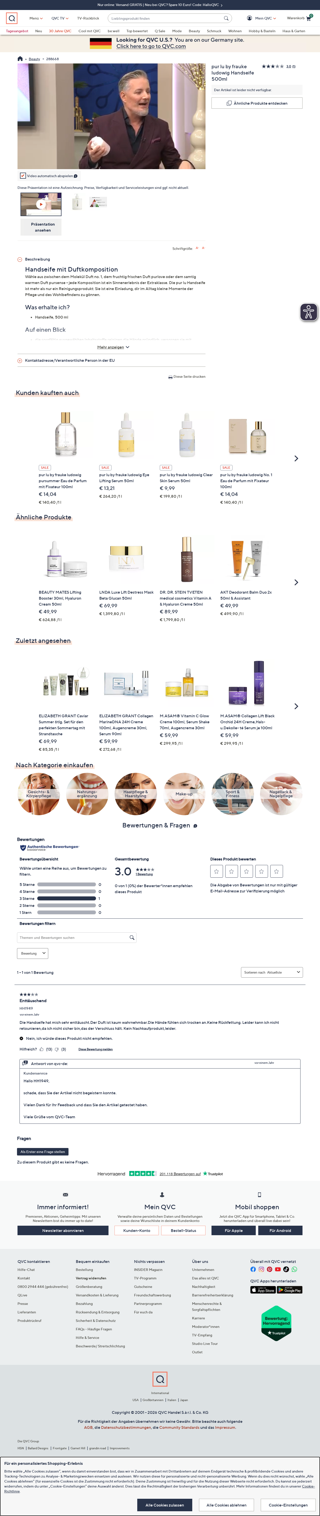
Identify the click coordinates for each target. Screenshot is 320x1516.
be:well (114, 31)
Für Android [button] (280, 1230)
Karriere (198, 1318)
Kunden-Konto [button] (136, 1230)
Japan (184, 1400)
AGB (88, 1427)
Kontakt (24, 1278)
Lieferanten (27, 1312)
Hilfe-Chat (26, 1269)
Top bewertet (137, 31)
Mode (177, 31)
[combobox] (165, 18)
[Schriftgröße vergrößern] (197, 248)
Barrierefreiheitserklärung (212, 1295)
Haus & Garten (293, 31)
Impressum (225, 1427)
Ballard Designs (38, 1448)
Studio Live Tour (205, 1343)
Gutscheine (143, 1286)
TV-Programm (145, 1278)
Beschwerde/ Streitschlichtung (100, 1346)
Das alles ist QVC (205, 1278)
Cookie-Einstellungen (288, 1505)
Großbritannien (153, 1400)
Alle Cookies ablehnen (226, 1505)
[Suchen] (227, 18)
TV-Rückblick (88, 18)
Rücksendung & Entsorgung (98, 1312)
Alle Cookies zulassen (165, 1505)
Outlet (197, 1352)
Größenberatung (89, 1286)
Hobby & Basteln (262, 31)
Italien (172, 1400)
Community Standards (179, 1427)
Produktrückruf (30, 1320)
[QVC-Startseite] (20, 59)
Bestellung (84, 1269)
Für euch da (143, 1312)
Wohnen (235, 31)
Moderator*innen (206, 1326)
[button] (256, 18)
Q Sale (160, 31)
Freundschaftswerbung (152, 1295)
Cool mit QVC (89, 31)
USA (135, 1400)
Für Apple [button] (234, 1230)
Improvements (120, 1448)
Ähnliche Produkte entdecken (261, 103)
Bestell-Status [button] (183, 1230)
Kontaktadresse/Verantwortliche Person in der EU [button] (70, 360)
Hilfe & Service (87, 1337)
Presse (23, 1303)
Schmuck (214, 31)
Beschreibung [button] (37, 259)
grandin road (97, 1448)
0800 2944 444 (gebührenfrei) (43, 1286)
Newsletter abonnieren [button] (63, 1230)
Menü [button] (34, 18)
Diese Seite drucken (190, 376)
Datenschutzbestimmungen (126, 1427)
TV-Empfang (202, 1335)
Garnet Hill (77, 1448)
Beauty (194, 31)
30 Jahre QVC (60, 31)
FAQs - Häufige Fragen (94, 1329)
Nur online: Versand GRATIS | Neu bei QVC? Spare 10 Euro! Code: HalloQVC (159, 4)
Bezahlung (84, 1303)
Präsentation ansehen (43, 227)
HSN (21, 1448)
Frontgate (60, 1448)
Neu (38, 31)
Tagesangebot (17, 31)
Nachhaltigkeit (203, 1286)
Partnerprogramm (148, 1303)
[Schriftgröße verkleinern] (204, 248)
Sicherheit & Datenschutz (96, 1320)
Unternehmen (203, 1269)
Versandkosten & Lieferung (97, 1295)
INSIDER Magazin (148, 1269)
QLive (22, 1295)
